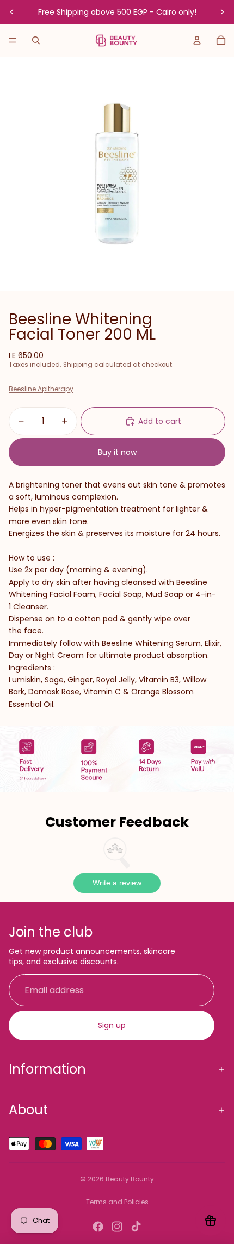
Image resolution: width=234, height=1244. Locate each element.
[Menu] (12, 40)
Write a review (117, 882)
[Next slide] (222, 12)
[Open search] (36, 40)
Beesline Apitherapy (41, 388)
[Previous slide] (12, 12)
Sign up (112, 1025)
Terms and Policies (117, 1201)
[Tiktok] (136, 1226)
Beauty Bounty (130, 1179)
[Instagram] (117, 1226)
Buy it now (117, 452)
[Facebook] (97, 1226)
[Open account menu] (197, 40)
